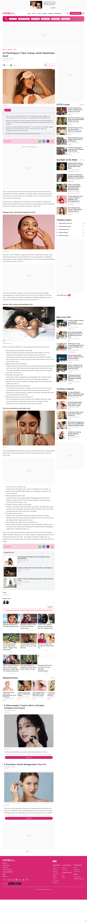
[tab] (8, 110)
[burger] (83, 13)
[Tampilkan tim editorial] (54, 602)
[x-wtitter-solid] (48, 141)
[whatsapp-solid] (39, 141)
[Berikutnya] (55, 687)
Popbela (16, 202)
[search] (68, 13)
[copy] (52, 141)
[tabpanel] (29, 125)
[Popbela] (10, 13)
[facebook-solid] (44, 141)
